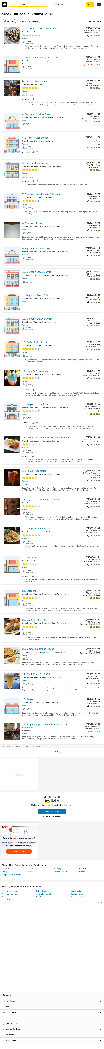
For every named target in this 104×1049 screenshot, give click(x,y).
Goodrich (82, 869)
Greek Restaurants (59, 623)
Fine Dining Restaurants (43, 652)
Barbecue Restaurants (56, 118)
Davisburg (57, 869)
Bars (36, 197)
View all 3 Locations (92, 473)
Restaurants (38, 84)
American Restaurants (42, 32)
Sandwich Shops (40, 118)
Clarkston (5, 869)
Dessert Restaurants (10, 900)
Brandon (82, 872)
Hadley (4, 872)
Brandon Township (61, 872)
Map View (10, 21)
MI (10, 746)
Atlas (30, 872)
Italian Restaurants (59, 594)
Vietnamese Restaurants (80, 897)
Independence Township (11, 875)
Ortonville (17, 746)
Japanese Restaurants (42, 408)
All (23, 21)
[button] (99, 4)
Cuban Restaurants (78, 891)
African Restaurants (44, 894)
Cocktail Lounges (40, 61)
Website (25, 38)
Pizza (50, 61)
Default (96, 21)
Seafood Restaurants (60, 32)
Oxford (30, 869)
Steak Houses (27, 32)
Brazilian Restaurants (44, 897)
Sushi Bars (56, 441)
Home (4, 746)
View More (98, 903)
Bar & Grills (56, 677)
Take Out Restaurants (60, 252)
